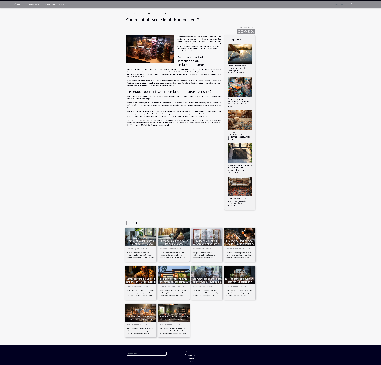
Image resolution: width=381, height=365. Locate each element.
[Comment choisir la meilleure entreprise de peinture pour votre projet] (240, 87)
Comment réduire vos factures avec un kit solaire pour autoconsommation (237, 69)
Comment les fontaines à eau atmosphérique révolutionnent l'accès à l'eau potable (140, 245)
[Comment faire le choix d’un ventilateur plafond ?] (174, 312)
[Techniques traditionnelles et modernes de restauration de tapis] (240, 120)
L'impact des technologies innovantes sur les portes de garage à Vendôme (174, 281)
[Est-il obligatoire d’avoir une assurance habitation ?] (239, 274)
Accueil (128, 14)
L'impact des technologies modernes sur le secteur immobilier (239, 243)
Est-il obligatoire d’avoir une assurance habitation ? (239, 280)
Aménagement (34, 4)
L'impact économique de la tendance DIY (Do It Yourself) (141, 280)
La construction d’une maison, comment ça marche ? (140, 319)
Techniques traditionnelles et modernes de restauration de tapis (240, 135)
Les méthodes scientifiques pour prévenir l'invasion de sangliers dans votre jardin (206, 281)
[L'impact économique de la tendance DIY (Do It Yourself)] (140, 274)
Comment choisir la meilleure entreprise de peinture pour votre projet (238, 102)
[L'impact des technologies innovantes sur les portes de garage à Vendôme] (174, 274)
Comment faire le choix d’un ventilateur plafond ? (174, 318)
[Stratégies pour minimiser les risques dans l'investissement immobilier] (174, 237)
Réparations (50, 4)
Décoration (18, 4)
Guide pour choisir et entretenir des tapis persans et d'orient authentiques (237, 202)
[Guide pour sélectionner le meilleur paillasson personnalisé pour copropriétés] (240, 153)
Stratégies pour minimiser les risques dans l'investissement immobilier (173, 243)
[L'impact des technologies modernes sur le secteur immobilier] (239, 237)
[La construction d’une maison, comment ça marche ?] (140, 312)
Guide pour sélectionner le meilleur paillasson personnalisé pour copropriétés (240, 169)
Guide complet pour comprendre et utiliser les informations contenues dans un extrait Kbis (206, 245)
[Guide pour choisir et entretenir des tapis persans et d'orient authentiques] (240, 186)
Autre (61, 4)
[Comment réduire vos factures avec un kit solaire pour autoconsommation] (240, 53)
